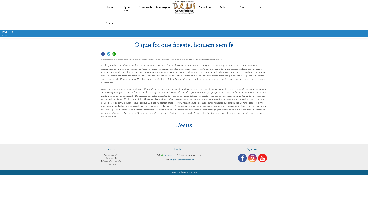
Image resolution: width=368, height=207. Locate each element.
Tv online (205, 7)
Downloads (145, 7)
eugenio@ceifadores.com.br (182, 160)
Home (109, 7)
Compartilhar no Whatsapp (114, 54)
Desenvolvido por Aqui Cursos (184, 172)
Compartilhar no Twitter (108, 54)
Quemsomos (127, 9)
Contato (109, 23)
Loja (258, 7)
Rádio (222, 7)
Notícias (240, 7)
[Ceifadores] (183, 7)
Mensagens (163, 7)
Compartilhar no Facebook (103, 54)
